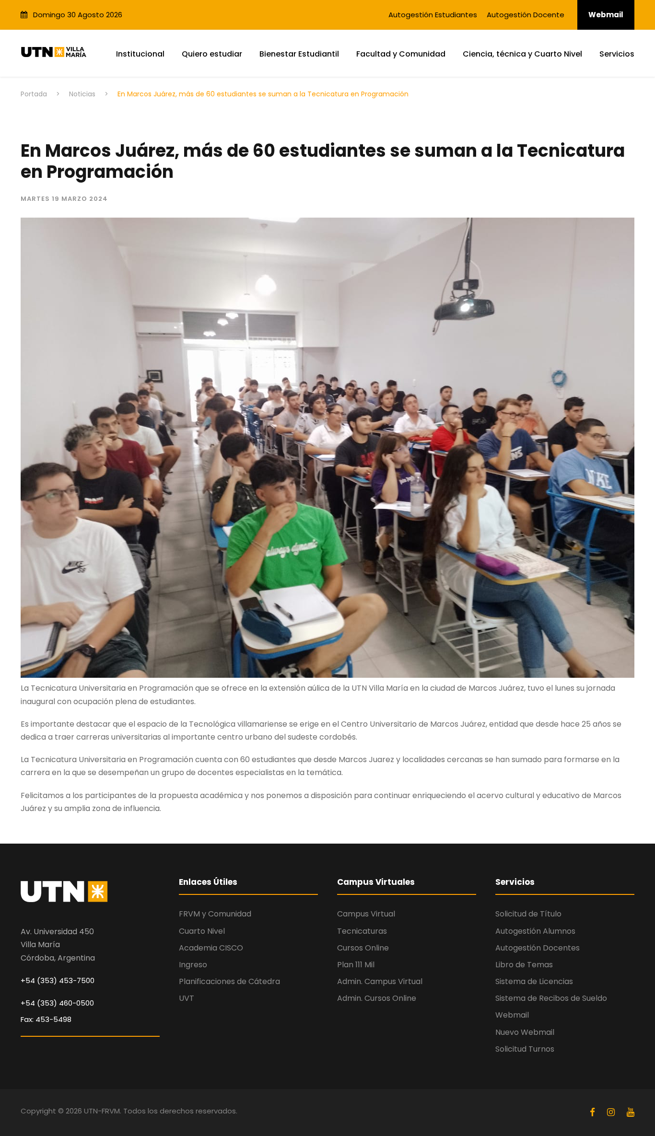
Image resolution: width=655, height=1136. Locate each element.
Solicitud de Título (528, 913)
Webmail (605, 15)
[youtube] (630, 1112)
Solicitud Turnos (524, 1049)
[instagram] (612, 1112)
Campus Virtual (366, 913)
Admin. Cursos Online (376, 998)
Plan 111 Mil (355, 964)
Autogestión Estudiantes (432, 15)
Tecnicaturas (362, 931)
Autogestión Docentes (537, 947)
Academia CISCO (211, 947)
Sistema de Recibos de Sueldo (551, 998)
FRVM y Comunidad (215, 913)
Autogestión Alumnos (535, 931)
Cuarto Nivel (202, 931)
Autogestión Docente (525, 15)
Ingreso (193, 964)
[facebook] (593, 1112)
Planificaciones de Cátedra (229, 981)
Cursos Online (363, 947)
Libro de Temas (524, 964)
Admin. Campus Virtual (379, 981)
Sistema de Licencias (534, 981)
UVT (186, 998)
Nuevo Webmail (524, 1032)
